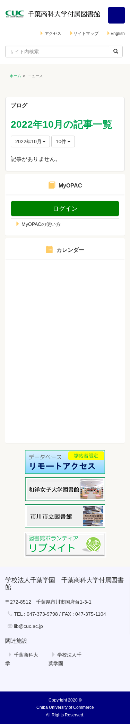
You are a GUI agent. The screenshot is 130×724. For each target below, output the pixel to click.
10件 (62, 141)
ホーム (15, 76)
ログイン (65, 208)
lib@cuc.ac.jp (28, 626)
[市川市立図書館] (65, 516)
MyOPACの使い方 (40, 224)
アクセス (52, 33)
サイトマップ (85, 33)
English (118, 33)
